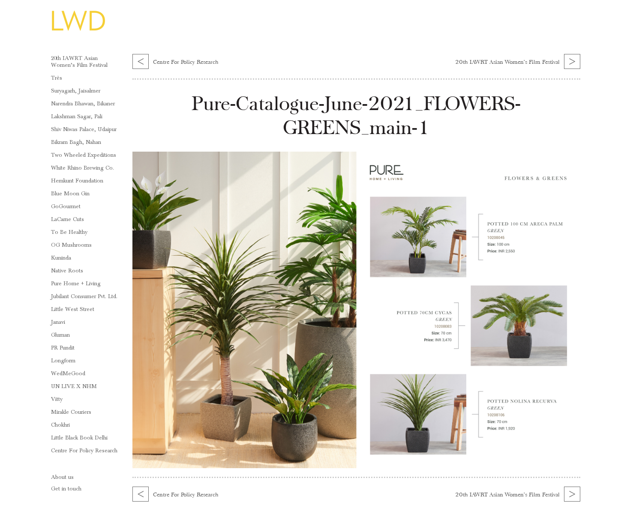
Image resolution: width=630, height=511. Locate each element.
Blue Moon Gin (70, 193)
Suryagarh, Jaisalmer (75, 90)
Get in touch (66, 488)
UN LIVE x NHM (74, 386)
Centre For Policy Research (84, 450)
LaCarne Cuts (67, 219)
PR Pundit (63, 347)
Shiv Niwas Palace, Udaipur (84, 129)
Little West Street (72, 309)
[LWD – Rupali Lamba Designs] (78, 30)
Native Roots (67, 270)
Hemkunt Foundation (77, 180)
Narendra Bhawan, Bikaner (83, 103)
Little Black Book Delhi (79, 437)
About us (62, 477)
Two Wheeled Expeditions (83, 155)
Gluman (60, 335)
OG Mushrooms (71, 245)
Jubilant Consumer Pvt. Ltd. (84, 296)
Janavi (58, 322)
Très (56, 78)
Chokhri (60, 424)
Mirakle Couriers (71, 412)
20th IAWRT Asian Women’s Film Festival (79, 62)
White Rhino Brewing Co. (82, 167)
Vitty (57, 399)
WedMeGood (68, 373)
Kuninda (61, 257)
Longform (63, 360)
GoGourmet (66, 206)
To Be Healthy (69, 232)
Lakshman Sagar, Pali (76, 116)
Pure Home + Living (76, 283)
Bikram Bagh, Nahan (76, 142)
